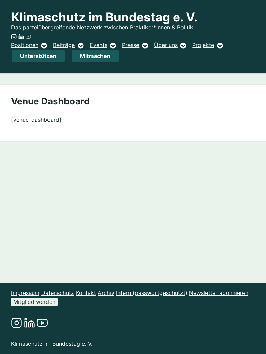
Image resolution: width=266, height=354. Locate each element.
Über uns (166, 44)
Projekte (203, 44)
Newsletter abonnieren (218, 292)
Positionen (24, 44)
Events (98, 44)
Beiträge (64, 44)
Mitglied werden (34, 301)
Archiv (106, 292)
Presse (130, 44)
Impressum (25, 292)
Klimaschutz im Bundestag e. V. (104, 17)
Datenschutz (57, 292)
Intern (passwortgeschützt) (151, 292)
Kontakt (86, 292)
